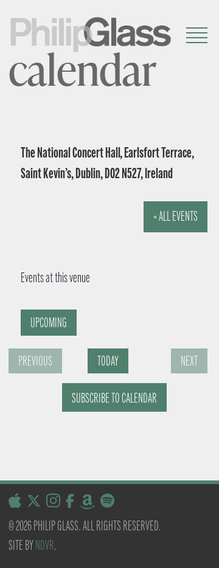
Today (108, 361)
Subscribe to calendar (114, 398)
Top (205, 551)
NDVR (44, 545)
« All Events (175, 216)
